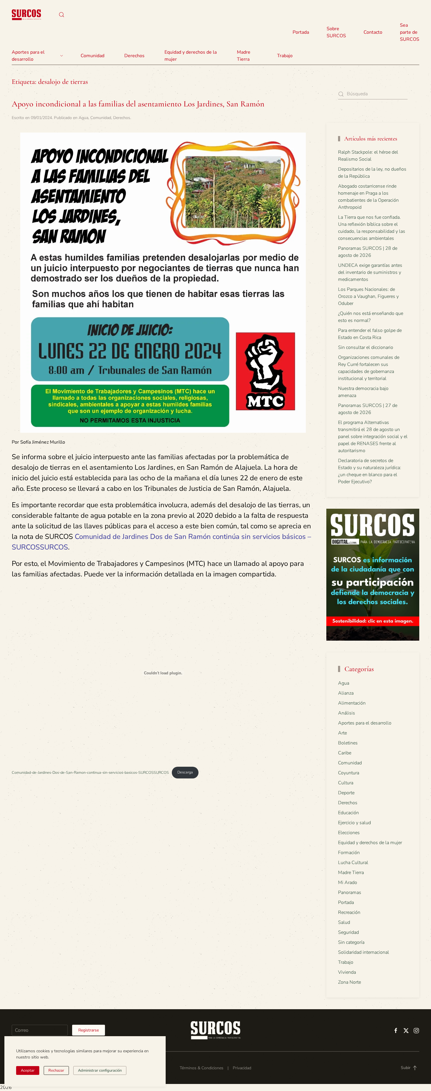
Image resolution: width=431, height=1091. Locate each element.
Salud (344, 922)
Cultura (345, 783)
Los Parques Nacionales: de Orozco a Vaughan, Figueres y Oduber (368, 296)
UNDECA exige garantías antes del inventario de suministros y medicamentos (370, 272)
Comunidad (100, 118)
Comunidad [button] (92, 55)
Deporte (346, 793)
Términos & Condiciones (201, 1068)
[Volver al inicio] (26, 14)
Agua (83, 118)
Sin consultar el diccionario (365, 347)
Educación (348, 813)
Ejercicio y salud (354, 822)
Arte (342, 733)
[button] (62, 14)
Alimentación (352, 703)
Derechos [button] (134, 55)
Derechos (121, 118)
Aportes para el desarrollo (364, 723)
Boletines (348, 743)
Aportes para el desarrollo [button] (28, 55)
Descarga (185, 772)
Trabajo (285, 55)
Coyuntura (348, 773)
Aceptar (28, 1070)
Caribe (344, 753)
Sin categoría (351, 942)
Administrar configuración (100, 1070)
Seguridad (348, 932)
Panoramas (349, 892)
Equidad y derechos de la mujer (190, 55)
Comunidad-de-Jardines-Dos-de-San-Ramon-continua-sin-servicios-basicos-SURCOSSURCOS (90, 772)
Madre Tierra (243, 55)
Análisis (346, 713)
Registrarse (88, 1030)
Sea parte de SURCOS (409, 32)
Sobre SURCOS (336, 32)
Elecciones (349, 832)
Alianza (346, 693)
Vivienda (347, 972)
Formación (349, 852)
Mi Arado (347, 882)
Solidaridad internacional (363, 952)
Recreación (349, 912)
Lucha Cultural (353, 862)
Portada (301, 32)
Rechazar (56, 1070)
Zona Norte (349, 982)
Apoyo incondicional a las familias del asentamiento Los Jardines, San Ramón (138, 104)
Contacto (373, 32)
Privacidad (242, 1068)
